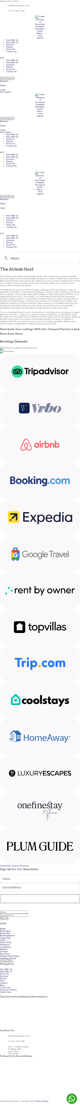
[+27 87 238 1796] (2, 14)
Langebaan (5, 947)
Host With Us (12, 40)
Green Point (5, 942)
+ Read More (6, 961)
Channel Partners (8, 990)
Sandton (4, 951)
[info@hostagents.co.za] (2, 8)
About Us (10, 49)
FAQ (2, 980)
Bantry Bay (5, 931)
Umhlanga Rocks (8, 958)
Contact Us (11, 51)
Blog (2, 985)
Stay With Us (12, 42)
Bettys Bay (5, 933)
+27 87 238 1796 (16, 11)
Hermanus (5, 944)
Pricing (9, 47)
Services (10, 44)
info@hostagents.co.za (19, 5)
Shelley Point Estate (9, 956)
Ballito (3, 929)
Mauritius (4, 81)
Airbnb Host (5, 992)
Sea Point (4, 954)
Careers (3, 983)
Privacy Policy (41, 1101)
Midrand (4, 949)
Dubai (3, 85)
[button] (40, 58)
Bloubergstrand (7, 935)
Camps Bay (5, 938)
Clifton (3, 940)
